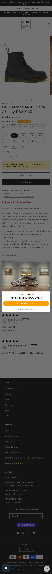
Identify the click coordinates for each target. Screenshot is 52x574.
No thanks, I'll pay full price (26, 309)
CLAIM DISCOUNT (26, 303)
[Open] (6, 568)
